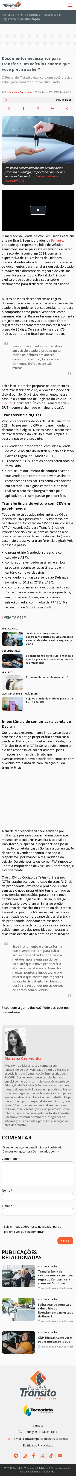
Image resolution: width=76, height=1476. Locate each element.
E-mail (7, 1206)
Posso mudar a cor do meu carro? (47, 677)
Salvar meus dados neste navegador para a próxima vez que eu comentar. (32, 1229)
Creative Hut (48, 1471)
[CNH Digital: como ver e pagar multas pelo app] (18, 1342)
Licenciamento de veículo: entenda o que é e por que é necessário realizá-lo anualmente (49, 659)
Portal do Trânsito (14, 15)
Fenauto (57, 240)
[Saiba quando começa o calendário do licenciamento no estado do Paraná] (18, 1309)
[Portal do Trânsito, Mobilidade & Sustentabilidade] (38, 1385)
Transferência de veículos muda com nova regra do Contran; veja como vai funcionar (55, 1277)
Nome (7, 1190)
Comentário (11, 1159)
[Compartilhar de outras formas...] (67, 108)
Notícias (34, 15)
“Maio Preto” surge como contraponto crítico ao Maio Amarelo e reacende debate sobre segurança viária (49, 639)
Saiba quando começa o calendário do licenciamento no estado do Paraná (55, 1310)
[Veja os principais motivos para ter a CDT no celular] (12, 704)
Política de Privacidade (38, 1445)
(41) (47, 1432)
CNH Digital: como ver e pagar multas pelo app (55, 1339)
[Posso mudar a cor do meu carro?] (12, 682)
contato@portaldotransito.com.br (45, 1439)
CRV (5, 403)
